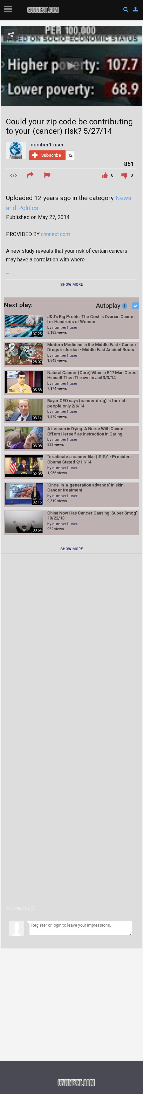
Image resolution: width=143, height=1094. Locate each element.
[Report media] (48, 175)
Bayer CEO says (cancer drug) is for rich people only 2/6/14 (86, 403)
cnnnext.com (55, 234)
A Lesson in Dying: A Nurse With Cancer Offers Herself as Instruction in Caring (86, 431)
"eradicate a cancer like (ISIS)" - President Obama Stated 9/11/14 (89, 459)
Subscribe (51, 155)
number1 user (64, 327)
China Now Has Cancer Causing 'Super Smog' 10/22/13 (92, 515)
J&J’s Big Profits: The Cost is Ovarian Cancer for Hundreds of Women (91, 319)
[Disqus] (71, 645)
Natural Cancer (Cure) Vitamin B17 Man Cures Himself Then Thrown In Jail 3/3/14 (91, 375)
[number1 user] (16, 150)
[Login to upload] (135, 9)
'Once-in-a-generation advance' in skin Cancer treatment (85, 487)
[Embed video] (14, 175)
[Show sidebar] (9, 7)
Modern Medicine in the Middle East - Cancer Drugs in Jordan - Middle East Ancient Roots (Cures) (91, 347)
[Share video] (31, 175)
